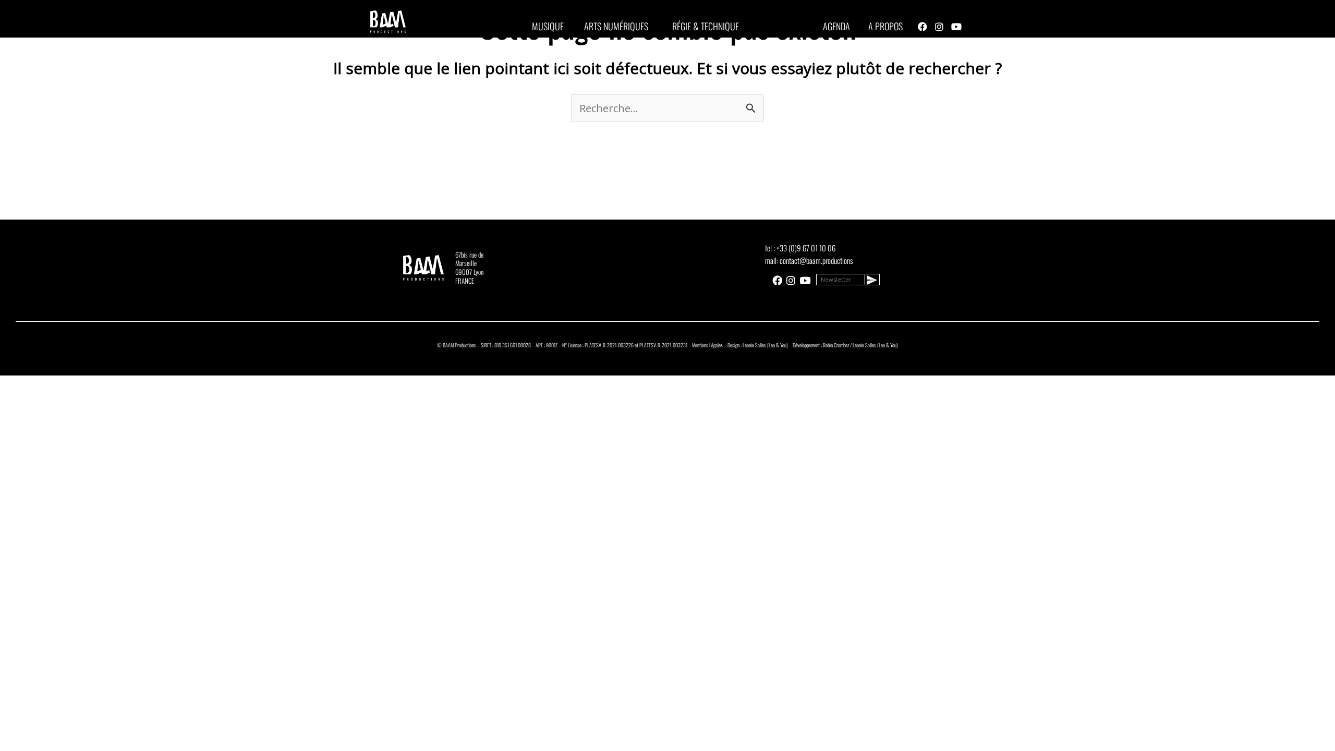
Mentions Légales (707, 345)
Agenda (836, 26)
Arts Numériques (616, 26)
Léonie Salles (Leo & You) (765, 345)
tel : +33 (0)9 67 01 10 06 (800, 247)
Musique (548, 26)
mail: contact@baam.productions (809, 260)
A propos (885, 26)
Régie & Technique (705, 26)
